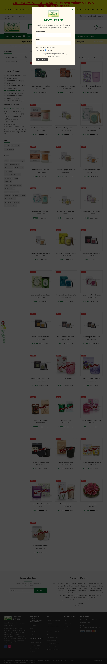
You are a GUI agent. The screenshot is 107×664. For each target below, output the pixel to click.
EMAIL (38, 39)
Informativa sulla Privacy (45, 47)
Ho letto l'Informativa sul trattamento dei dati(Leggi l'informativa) (53, 55)
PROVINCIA (40, 32)
